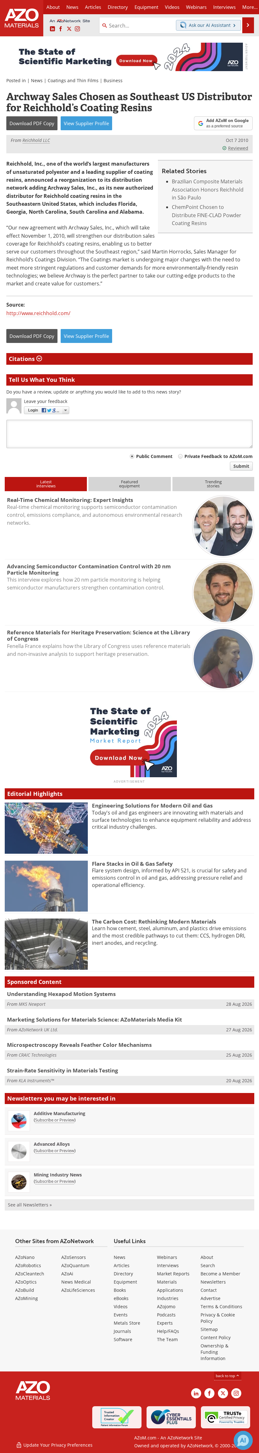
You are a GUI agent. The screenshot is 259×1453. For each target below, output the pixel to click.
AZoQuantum (75, 1265)
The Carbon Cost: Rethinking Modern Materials (154, 921)
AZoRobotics (28, 1265)
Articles (122, 1265)
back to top (226, 1375)
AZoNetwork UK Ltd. (38, 1030)
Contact (209, 1290)
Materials (167, 1282)
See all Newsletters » (30, 1205)
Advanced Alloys (52, 1144)
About (207, 1257)
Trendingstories (213, 484)
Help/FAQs (168, 1331)
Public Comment (154, 456)
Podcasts (166, 1315)
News (37, 80)
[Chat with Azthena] (243, 1440)
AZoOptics (26, 1282)
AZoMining (26, 1298)
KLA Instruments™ (36, 1081)
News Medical (76, 1282)
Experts (165, 1323)
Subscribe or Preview (54, 1120)
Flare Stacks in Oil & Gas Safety (132, 863)
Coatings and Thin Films (73, 80)
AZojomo (166, 1306)
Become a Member (220, 1274)
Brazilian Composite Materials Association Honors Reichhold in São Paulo (208, 189)
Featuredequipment (129, 484)
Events (121, 1315)
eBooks (121, 1298)
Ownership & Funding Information (214, 1352)
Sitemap (209, 1329)
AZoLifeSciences (78, 1290)
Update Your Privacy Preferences (57, 1445)
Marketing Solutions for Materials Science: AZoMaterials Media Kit (94, 1019)
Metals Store (127, 1323)
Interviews (168, 1265)
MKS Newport (32, 1004)
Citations (22, 359)
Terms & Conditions (221, 1306)
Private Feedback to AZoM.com (218, 456)
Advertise (210, 1298)
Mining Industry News (58, 1175)
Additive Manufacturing (59, 1113)
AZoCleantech (29, 1274)
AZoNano (24, 1257)
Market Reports (173, 1274)
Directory (118, 7)
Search (208, 1265)
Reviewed (238, 148)
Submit (241, 466)
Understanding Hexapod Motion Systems (61, 994)
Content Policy (216, 1337)
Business (113, 80)
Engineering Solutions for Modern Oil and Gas (152, 805)
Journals (122, 1331)
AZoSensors (73, 1257)
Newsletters (213, 1282)
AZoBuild (24, 1290)
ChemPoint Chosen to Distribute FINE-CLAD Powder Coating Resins (206, 215)
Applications (170, 1290)
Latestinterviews (46, 484)
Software (123, 1339)
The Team (167, 1339)
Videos (121, 1306)
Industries (167, 1298)
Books (120, 1290)
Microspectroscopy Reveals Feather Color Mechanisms (79, 1044)
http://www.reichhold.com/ (38, 313)
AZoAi (67, 1274)
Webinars (167, 1257)
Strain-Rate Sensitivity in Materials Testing (62, 1070)
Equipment (125, 1282)
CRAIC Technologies (38, 1055)
